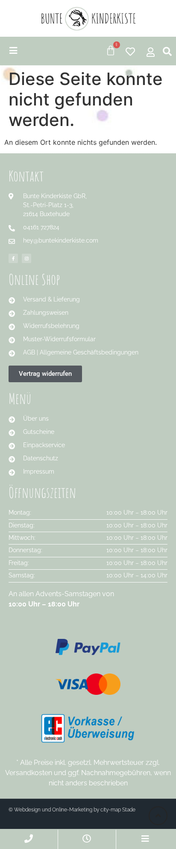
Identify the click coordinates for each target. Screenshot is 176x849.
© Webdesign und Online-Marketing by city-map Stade (72, 810)
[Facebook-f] (13, 258)
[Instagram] (26, 258)
